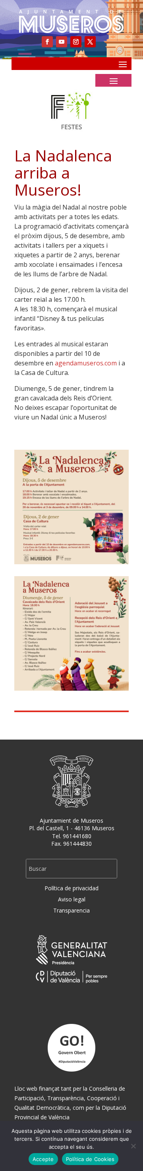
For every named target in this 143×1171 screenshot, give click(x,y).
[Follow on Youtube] (61, 41)
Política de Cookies (90, 1159)
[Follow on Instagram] (75, 41)
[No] (133, 1146)
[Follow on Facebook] (47, 41)
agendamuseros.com (86, 363)
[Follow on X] (90, 41)
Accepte (43, 1159)
